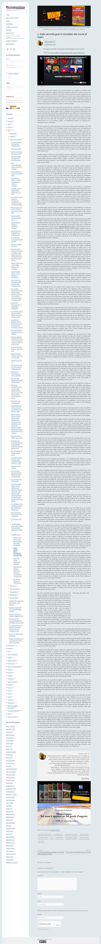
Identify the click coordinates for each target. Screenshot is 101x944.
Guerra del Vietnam (17, 519)
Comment (40, 876)
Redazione (8, 825)
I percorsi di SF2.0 (12, 681)
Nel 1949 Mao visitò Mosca (44, 638)
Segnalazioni (11, 702)
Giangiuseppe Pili (10, 786)
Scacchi (9, 696)
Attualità (10, 657)
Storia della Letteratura (13, 710)
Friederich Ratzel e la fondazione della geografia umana (16, 232)
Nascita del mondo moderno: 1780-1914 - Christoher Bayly (17, 355)
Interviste (10, 687)
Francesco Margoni (11, 771)
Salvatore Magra (10, 837)
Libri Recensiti (11, 645)
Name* (39, 893)
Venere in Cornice (12, 716)
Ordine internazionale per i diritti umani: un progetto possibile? (16, 367)
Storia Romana (13, 595)
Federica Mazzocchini (11, 769)
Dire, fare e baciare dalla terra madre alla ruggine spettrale (15, 609)
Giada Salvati (9, 783)
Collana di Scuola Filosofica (14, 666)
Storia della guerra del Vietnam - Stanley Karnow (16, 453)
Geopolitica (10, 678)
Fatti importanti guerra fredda (44, 834)
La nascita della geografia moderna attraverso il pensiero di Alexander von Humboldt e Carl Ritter (17, 323)
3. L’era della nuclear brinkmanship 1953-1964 (78, 852)
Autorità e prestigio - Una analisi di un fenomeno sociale (16, 158)
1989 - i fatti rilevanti (16, 149)
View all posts (85, 778)
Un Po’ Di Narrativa (12, 654)
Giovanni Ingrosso (10, 791)
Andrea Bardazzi (10, 734)
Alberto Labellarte (10, 726)
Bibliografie (9, 30)
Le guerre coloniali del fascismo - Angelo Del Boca (16, 349)
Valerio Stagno (9, 859)
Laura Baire (9, 805)
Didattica (10, 669)
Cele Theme (40, 939)
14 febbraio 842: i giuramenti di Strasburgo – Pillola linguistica (16, 602)
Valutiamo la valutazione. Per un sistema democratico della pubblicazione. (16, 640)
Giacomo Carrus (10, 780)
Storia (9, 130)
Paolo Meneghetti (10, 822)
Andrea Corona (10, 737)
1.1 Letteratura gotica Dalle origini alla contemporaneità (16, 144)
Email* (39, 901)
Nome (7, 59)
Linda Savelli (9, 808)
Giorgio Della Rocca (11, 788)
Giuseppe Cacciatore (11, 794)
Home (7, 14)
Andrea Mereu (9, 740)
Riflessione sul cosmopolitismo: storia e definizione (16, 373)
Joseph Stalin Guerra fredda (71, 834)
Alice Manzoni (9, 732)
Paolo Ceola (9, 820)
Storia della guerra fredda (71, 837)
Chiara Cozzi (9, 749)
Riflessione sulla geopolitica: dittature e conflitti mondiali (17, 380)
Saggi (9, 124)
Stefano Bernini (10, 845)
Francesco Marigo (10, 774)
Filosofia (10, 121)
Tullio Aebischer (10, 851)
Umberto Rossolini (11, 854)
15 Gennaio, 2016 (50, 44)
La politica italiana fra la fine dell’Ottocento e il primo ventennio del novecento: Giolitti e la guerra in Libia (17, 340)
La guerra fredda (16, 534)
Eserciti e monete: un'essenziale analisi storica (16, 217)
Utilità (9, 713)
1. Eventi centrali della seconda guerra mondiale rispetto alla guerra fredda (17, 541)
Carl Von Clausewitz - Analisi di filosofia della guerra (17, 173)
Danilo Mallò (9, 757)
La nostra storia (10, 43)
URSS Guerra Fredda (84, 837)
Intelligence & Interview (12, 27)
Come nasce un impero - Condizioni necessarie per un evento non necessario (16, 181)
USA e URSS (41, 841)
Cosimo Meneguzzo (11, 752)
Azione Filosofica (12, 660)
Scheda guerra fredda (43, 837)
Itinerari (9, 690)
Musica (9, 693)
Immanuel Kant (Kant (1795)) (66, 226)
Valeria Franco (9, 856)
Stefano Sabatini (10, 848)
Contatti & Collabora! (11, 40)
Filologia (10, 675)
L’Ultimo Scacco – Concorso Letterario (13, 36)
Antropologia (13, 133)
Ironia (9, 651)
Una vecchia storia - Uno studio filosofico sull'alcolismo (16, 514)
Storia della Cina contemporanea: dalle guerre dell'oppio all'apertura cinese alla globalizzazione (17, 444)
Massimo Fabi (9, 811)
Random (10, 648)
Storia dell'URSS (59, 837)
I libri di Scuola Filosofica (12, 17)
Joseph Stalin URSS (84, 834)
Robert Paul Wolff (10, 828)
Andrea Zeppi (9, 743)
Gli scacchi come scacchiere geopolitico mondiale (17, 239)
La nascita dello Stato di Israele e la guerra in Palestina (17, 332)
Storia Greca (13, 585)
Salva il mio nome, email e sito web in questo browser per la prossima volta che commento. (62, 910)
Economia (10, 672)
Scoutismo (10, 699)
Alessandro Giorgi (10, 729)
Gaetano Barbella (10, 777)
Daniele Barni (9, 754)
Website (39, 914)
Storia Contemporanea (15, 139)
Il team (8, 20)
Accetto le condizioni (13, 73)
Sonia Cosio (9, 834)
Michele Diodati (10, 817)
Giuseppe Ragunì (10, 797)
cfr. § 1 (80, 632)
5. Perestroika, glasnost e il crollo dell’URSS (17, 581)
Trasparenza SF (10, 33)
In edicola (10, 684)
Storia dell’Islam (14, 598)
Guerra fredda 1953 (58, 834)
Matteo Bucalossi (10, 814)
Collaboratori (9, 23)
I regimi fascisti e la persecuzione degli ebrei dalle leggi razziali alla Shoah (16, 620)
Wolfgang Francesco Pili (12, 862)
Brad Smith (9, 746)
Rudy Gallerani (9, 831)
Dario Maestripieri (10, 760)
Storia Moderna (14, 592)
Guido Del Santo (10, 800)
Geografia (12, 136)
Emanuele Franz (10, 763)
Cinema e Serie (11, 663)
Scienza (10, 127)
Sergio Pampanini (10, 839)
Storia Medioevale (14, 588)
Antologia (10, 118)
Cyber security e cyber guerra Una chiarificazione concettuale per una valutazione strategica (16, 200)
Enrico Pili (8, 766)
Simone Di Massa (10, 842)
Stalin (52, 837)
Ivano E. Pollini (9, 803)
